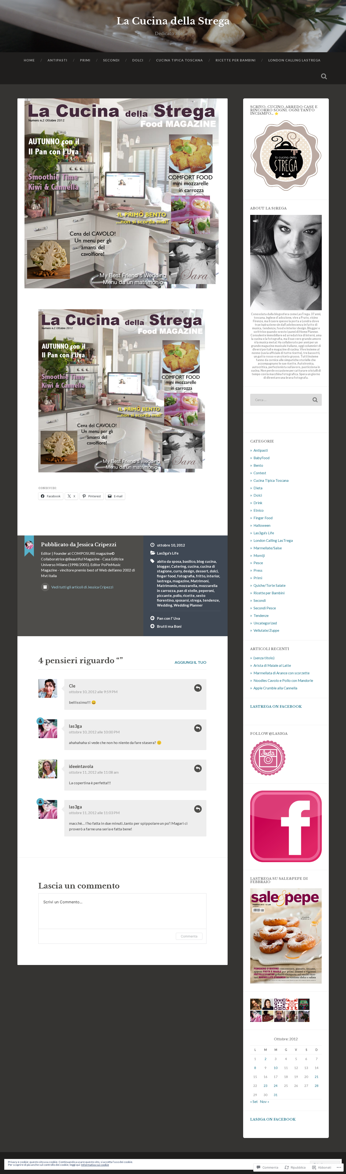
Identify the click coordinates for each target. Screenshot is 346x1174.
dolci (214, 571)
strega (195, 600)
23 (265, 1086)
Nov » (264, 1101)
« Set (254, 1101)
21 (316, 1077)
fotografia (185, 576)
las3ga (75, 726)
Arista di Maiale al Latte (272, 665)
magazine (181, 581)
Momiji (259, 555)
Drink (257, 503)
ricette (189, 595)
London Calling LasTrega (294, 60)
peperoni (206, 590)
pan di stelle (187, 590)
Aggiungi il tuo (190, 662)
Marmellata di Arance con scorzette (281, 673)
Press (257, 570)
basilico (189, 561)
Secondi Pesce (264, 608)
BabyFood (261, 458)
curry (177, 571)
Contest (259, 473)
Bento (258, 465)
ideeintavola (81, 766)
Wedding (164, 605)
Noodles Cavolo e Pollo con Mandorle (283, 680)
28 (316, 1086)
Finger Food (263, 518)
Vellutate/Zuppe (266, 630)
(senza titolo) (263, 658)
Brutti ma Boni (169, 626)
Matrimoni (200, 581)
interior (213, 576)
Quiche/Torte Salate (269, 585)
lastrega (164, 581)
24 (276, 1086)
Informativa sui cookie (95, 1164)
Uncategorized (265, 623)
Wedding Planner (188, 605)
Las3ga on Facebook (273, 1120)
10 (276, 1068)
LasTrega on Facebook (276, 707)
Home (29, 60)
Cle (72, 685)
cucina (193, 566)
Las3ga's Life (168, 553)
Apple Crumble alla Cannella (275, 688)
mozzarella (187, 585)
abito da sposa (169, 561)
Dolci (137, 60)
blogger (163, 566)
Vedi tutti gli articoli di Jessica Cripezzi (82, 587)
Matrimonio (167, 585)
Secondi (111, 60)
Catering (178, 566)
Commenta (189, 936)
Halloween (261, 525)
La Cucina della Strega (173, 21)
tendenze (211, 600)
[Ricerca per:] (286, 400)
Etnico (258, 510)
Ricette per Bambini (236, 60)
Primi (85, 60)
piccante (164, 595)
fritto (200, 576)
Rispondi (198, 688)
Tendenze (261, 615)
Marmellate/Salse (267, 548)
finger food (166, 576)
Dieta (257, 488)
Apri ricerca (324, 76)
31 (276, 1095)
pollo (177, 595)
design (188, 571)
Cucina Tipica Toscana (179, 60)
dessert (202, 571)
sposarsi (182, 600)
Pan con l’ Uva (168, 618)
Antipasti (57, 60)
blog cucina (206, 561)
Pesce (258, 563)
